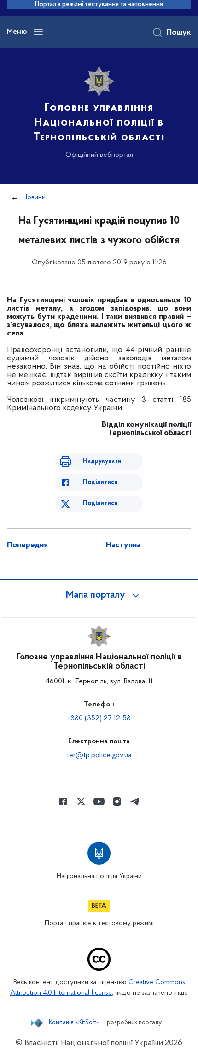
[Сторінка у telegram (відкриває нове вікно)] (134, 801)
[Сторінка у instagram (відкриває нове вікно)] (116, 801)
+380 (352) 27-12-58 (99, 718)
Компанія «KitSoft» (74, 1023)
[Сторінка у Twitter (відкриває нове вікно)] (81, 801)
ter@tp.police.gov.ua (99, 755)
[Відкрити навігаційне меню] (38, 31)
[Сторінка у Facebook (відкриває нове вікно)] (63, 801)
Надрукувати (102, 461)
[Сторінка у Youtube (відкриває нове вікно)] (99, 801)
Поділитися (100, 482)
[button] (99, 595)
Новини (34, 197)
